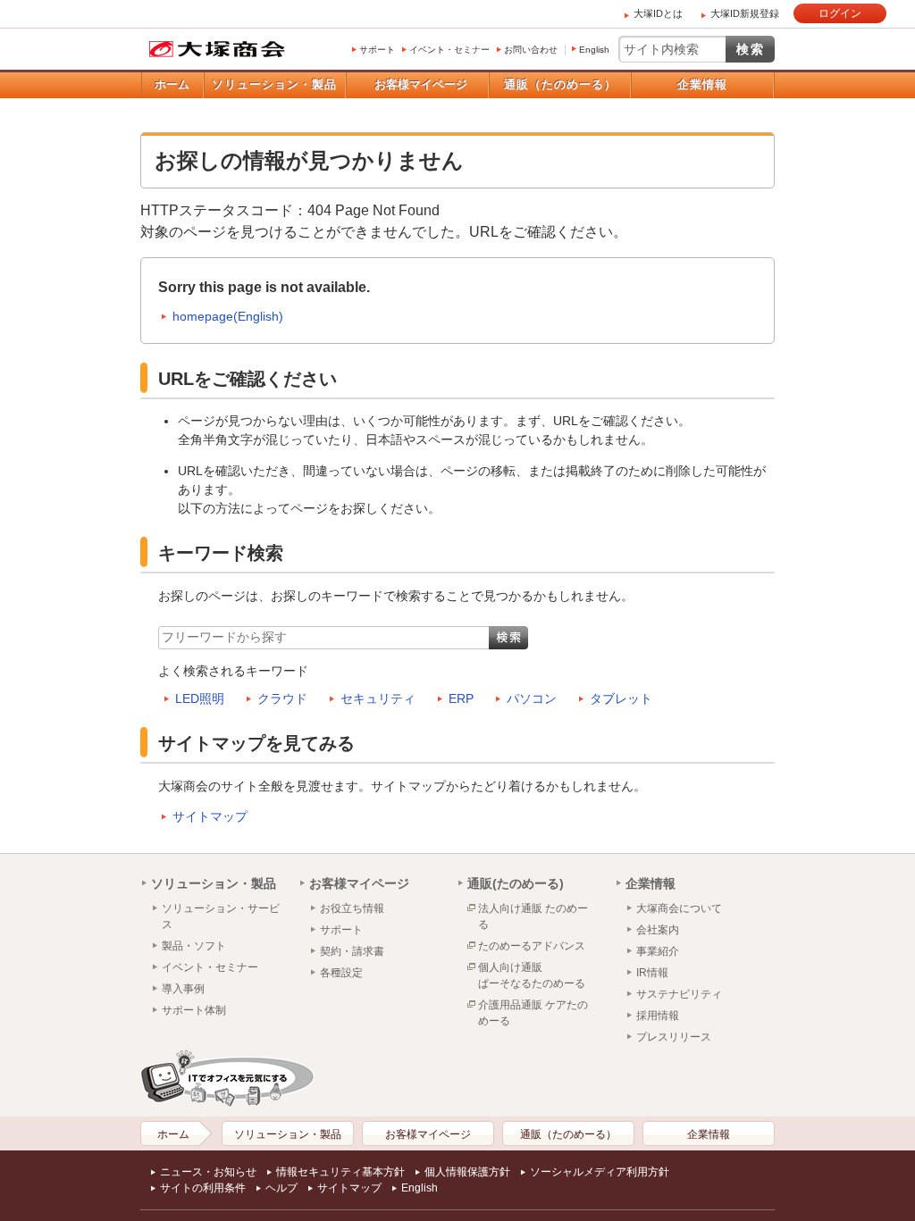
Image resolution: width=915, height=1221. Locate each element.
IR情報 (652, 972)
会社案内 (657, 930)
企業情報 (702, 84)
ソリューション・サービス (221, 916)
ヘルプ (281, 1188)
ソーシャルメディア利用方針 (599, 1172)
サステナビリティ (679, 994)
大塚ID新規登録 (744, 13)
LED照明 (199, 698)
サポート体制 (194, 1010)
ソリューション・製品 (274, 84)
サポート (377, 49)
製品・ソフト (194, 946)
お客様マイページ (420, 84)
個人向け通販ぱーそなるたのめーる (531, 975)
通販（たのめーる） (560, 84)
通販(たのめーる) (515, 883)
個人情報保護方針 (467, 1172)
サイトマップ (210, 816)
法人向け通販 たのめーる (533, 916)
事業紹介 (657, 951)
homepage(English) (227, 316)
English (594, 49)
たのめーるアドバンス (531, 946)
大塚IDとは (658, 13)
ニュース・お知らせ (208, 1172)
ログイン (839, 13)
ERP (461, 698)
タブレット (621, 698)
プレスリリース (673, 1037)
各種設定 (341, 972)
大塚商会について (679, 908)
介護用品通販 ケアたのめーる (533, 1013)
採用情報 (657, 1015)
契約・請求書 (352, 951)
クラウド (282, 698)
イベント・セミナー (449, 49)
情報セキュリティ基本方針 (340, 1172)
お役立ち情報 (352, 908)
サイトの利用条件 (203, 1188)
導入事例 (183, 989)
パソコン (532, 698)
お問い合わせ (531, 49)
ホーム (172, 84)
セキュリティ (378, 698)
